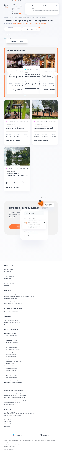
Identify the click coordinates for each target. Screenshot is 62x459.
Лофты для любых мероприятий (13, 338)
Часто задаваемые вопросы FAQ (12, 294)
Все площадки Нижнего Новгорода (13, 382)
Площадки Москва (16, 17)
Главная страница (8, 269)
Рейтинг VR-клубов (9, 404)
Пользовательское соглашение (12, 322)
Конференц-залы (10, 363)
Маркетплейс (7, 271)
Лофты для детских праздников (13, 361)
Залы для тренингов (11, 370)
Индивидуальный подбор (10, 298)
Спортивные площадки (11, 335)
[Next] (56, 74)
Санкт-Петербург (10, 276)
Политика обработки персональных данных (15, 325)
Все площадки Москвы (10, 333)
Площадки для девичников (12, 345)
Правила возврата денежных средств (13, 303)
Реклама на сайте (8, 281)
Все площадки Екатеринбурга (12, 380)
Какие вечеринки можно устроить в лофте (14, 397)
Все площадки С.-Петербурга (11, 366)
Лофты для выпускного (11, 377)
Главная (6, 17)
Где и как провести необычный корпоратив (15, 395)
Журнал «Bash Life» (9, 283)
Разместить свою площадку (11, 311)
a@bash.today (7, 421)
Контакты (6, 285)
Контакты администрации (10, 301)
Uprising (12, 449)
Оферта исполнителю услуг (11, 320)
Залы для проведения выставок (13, 373)
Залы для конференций (11, 368)
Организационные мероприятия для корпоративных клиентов (19, 296)
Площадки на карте (17, 41)
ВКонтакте (7, 426)
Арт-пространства (10, 359)
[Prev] (6, 74)
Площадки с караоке (11, 356)
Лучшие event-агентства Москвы (12, 402)
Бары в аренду (9, 352)
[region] (31, 74)
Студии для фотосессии (11, 354)
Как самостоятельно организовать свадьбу (15, 400)
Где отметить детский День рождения (13, 390)
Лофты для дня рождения (12, 342)
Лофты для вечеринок (11, 340)
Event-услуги (7, 278)
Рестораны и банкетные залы (13, 349)
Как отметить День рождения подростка (14, 393)
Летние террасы (29, 17)
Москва (7, 274)
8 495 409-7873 (8, 419)
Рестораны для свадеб (11, 347)
